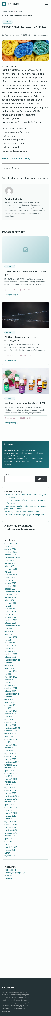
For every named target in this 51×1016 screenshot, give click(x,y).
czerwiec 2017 (10, 841)
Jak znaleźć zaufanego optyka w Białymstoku (25, 514)
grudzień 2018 (10, 790)
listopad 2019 (10, 759)
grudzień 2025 (10, 552)
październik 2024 (12, 591)
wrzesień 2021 (10, 697)
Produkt (7, 22)
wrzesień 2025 (10, 560)
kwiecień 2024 (10, 609)
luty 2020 (8, 750)
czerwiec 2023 (10, 637)
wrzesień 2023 (10, 628)
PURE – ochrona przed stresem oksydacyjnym (20, 338)
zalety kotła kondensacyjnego (16, 158)
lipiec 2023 (9, 634)
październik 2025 (12, 557)
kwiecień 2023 (10, 643)
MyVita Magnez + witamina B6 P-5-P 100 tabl (25, 273)
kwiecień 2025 (10, 574)
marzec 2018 (10, 816)
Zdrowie (8, 878)
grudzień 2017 (10, 824)
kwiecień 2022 (10, 677)
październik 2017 (12, 830)
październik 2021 (11, 694)
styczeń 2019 (10, 787)
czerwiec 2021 (10, 705)
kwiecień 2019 (10, 779)
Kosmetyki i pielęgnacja (14, 872)
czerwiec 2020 (11, 739)
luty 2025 (8, 580)
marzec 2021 (10, 714)
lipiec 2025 (9, 566)
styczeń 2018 (10, 821)
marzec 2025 (10, 577)
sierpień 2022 (10, 665)
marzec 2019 (10, 782)
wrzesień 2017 (10, 833)
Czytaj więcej (10, 295)
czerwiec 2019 (10, 773)
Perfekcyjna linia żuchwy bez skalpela (21, 511)
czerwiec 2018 (10, 807)
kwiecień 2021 (10, 711)
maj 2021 (8, 708)
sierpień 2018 (10, 802)
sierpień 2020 (10, 733)
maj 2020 (8, 742)
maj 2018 (8, 810)
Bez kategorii (10, 870)
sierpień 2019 (10, 767)
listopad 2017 (10, 827)
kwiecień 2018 (10, 813)
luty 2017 (8, 853)
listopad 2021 (10, 691)
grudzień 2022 (10, 654)
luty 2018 (8, 819)
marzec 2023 (10, 645)
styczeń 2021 (10, 719)
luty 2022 (8, 682)
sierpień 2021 (10, 699)
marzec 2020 (10, 748)
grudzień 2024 (10, 586)
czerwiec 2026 (11, 543)
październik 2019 (12, 762)
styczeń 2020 (10, 753)
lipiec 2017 (9, 838)
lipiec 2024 (9, 600)
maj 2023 (8, 640)
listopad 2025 (10, 555)
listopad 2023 (10, 623)
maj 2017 (8, 844)
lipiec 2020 (9, 736)
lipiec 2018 (9, 804)
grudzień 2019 (10, 756)
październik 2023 (12, 626)
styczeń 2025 (10, 583)
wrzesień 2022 (10, 662)
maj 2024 (8, 606)
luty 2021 (8, 716)
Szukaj (7, 474)
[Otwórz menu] (46, 3)
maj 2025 (8, 572)
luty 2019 (8, 784)
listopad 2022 (10, 657)
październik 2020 (12, 728)
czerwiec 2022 (10, 671)
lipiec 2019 (9, 770)
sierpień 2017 (10, 836)
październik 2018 (12, 796)
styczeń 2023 (10, 651)
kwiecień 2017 (10, 847)
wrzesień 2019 (10, 765)
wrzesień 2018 (10, 799)
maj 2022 (8, 674)
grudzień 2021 (10, 688)
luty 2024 (8, 614)
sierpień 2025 (10, 563)
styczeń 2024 (10, 617)
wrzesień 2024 (11, 594)
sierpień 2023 (10, 631)
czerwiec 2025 (10, 569)
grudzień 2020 (10, 722)
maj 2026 (8, 546)
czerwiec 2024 (11, 603)
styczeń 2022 (10, 685)
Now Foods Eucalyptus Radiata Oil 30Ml (24, 403)
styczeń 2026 (10, 549)
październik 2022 (12, 660)
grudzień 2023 (10, 620)
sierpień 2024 (10, 597)
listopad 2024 (10, 589)
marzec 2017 (10, 850)
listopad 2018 (10, 793)
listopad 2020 (10, 725)
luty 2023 (8, 648)
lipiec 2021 (9, 702)
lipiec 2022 (9, 668)
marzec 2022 (10, 679)
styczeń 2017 (10, 855)
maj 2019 (8, 776)
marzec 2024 (10, 611)
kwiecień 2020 (10, 745)
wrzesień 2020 (10, 731)
